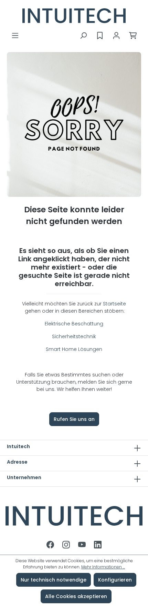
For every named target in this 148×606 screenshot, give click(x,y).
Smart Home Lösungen (74, 349)
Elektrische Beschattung (74, 323)
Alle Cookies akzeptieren (76, 596)
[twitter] (83, 545)
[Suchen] (83, 35)
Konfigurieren (115, 579)
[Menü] (15, 35)
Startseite (114, 303)
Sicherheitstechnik (74, 336)
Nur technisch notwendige (53, 579)
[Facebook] (51, 545)
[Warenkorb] (133, 35)
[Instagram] (67, 545)
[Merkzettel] (100, 35)
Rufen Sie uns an (74, 419)
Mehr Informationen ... (103, 567)
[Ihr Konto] (116, 35)
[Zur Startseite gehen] (74, 15)
